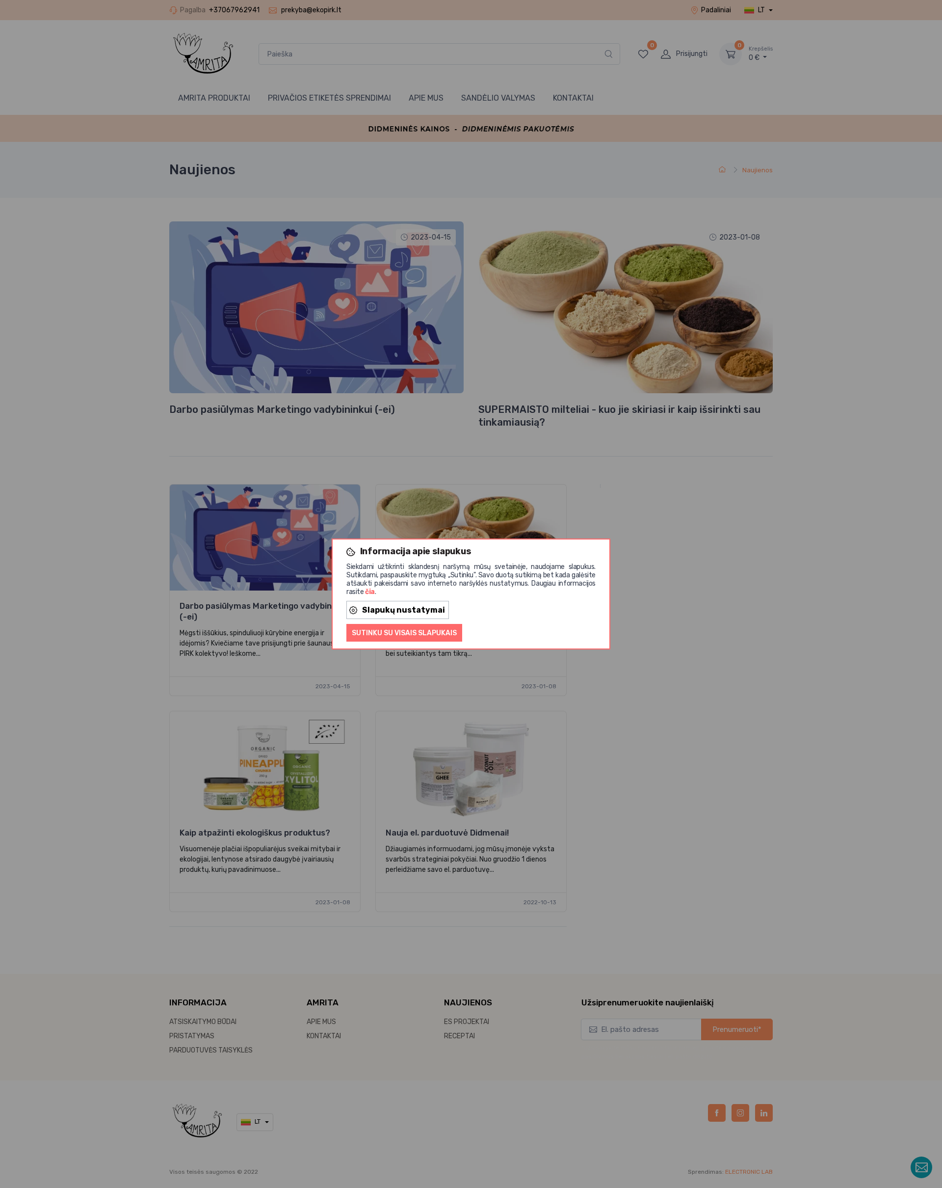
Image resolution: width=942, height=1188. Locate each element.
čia (370, 592)
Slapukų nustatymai (403, 610)
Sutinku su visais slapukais (404, 633)
